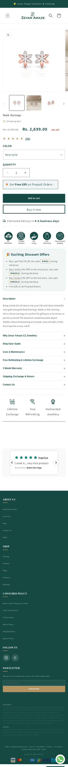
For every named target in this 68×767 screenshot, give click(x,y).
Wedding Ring (34, 710)
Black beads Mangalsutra (20, 720)
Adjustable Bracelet (46, 723)
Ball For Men (26, 732)
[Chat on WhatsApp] (60, 759)
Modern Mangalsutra (51, 718)
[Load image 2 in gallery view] (33, 102)
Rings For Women (25, 707)
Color (7, 146)
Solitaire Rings (45, 710)
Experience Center (10, 509)
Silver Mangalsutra (20, 718)
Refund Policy (8, 638)
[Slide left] (4, 104)
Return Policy (8, 624)
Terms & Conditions (11, 610)
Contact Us (7, 530)
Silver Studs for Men (48, 730)
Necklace (6, 563)
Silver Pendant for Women (45, 712)
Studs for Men (19, 730)
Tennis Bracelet (34, 723)
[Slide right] (64, 104)
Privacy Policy (8, 617)
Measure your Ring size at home (15, 603)
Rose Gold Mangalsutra (35, 718)
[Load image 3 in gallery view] (51, 102)
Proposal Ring (14, 710)
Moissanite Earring (29, 712)
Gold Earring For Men (52, 732)
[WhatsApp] (15, 657)
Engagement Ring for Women (42, 707)
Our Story (7, 516)
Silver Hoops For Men (14, 732)
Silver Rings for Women (10, 707)
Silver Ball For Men (37, 732)
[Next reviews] (56, 462)
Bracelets (6, 584)
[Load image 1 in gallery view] (16, 102)
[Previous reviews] (11, 462)
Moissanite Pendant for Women (28, 715)
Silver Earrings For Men (33, 730)
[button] (7, 15)
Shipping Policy (9, 631)
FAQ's (5, 537)
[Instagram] (6, 657)
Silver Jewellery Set (46, 715)
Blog (4, 523)
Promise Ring (24, 710)
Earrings (6, 556)
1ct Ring (5, 710)
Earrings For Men (8, 730)
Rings (5, 570)
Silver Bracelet (22, 723)
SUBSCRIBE (34, 689)
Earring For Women (15, 712)
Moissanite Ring (58, 707)
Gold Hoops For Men (19, 735)
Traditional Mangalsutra (38, 720)
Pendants (6, 577)
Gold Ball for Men (33, 735)
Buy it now (34, 209)
